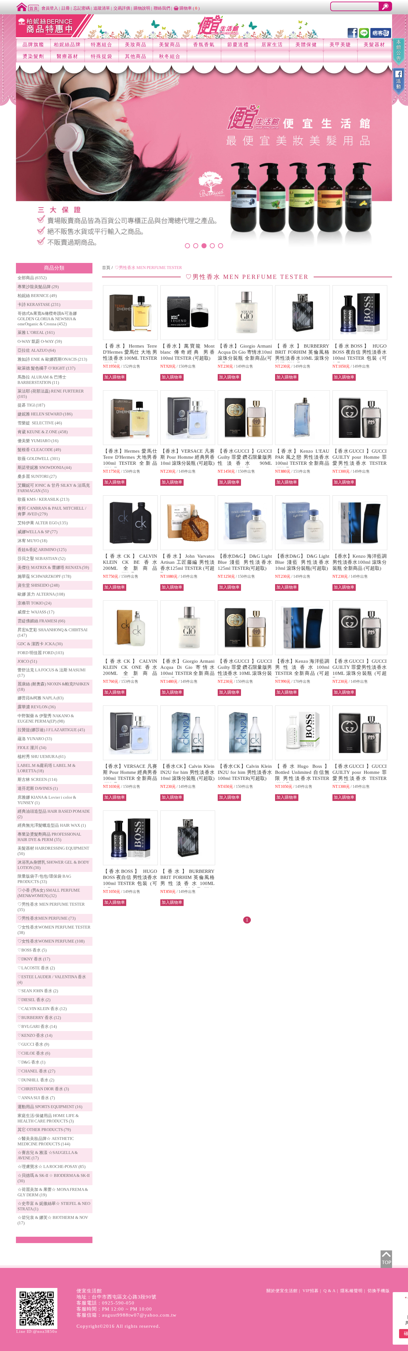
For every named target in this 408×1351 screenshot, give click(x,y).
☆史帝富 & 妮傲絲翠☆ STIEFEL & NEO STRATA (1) (54, 1206)
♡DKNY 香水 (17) (34, 959)
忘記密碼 (81, 8)
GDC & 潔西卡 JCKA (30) (40, 643)
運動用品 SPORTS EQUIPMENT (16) (50, 1106)
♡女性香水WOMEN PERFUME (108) (51, 941)
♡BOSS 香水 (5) (32, 950)
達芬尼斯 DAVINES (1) (38, 788)
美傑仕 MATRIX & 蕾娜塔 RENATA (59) (53, 567)
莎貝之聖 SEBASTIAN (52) (41, 558)
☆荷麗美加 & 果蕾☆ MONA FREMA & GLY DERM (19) (53, 1192)
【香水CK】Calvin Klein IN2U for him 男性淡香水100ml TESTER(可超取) (245, 772)
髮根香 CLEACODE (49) (39, 449)
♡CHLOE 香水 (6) (34, 1053)
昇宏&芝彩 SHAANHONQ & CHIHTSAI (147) (52, 632)
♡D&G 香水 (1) (31, 1062)
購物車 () (189, 8)
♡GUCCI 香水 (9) (33, 1044)
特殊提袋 (102, 56)
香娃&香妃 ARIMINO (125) (42, 549)
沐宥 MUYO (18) (32, 540)
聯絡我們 (162, 8)
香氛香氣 (204, 44)
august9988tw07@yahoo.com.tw (139, 1315)
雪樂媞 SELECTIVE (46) (40, 423)
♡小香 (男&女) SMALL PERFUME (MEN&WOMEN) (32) (49, 893)
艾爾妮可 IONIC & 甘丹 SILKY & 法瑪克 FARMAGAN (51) (54, 488)
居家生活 (272, 44)
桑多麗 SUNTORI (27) (37, 476)
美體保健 (306, 44)
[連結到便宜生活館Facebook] (352, 32)
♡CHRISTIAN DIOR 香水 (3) (43, 1088)
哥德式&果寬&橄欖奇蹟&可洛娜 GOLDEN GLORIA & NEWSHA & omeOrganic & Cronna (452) (47, 318)
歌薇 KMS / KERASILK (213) (43, 499)
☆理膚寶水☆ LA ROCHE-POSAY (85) (51, 1166)
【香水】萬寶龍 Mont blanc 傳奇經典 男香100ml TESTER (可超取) (187, 352)
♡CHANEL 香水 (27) (36, 1071)
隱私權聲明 (351, 1290)
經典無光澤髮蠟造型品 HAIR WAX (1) (52, 825)
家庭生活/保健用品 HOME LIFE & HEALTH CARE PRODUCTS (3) (48, 1118)
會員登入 (49, 8)
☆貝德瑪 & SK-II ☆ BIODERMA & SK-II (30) (54, 1178)
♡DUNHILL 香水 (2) (36, 1080)
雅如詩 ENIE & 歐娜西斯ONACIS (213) (52, 359)
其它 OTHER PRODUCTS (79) (44, 1129)
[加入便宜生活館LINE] (364, 32)
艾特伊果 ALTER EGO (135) (43, 522)
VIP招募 (310, 1290)
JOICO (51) (27, 661)
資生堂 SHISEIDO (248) (38, 585)
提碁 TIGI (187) (31, 405)
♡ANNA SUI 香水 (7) (36, 1097)
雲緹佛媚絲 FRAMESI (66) (41, 621)
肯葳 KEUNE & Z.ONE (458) (43, 431)
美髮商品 (170, 44)
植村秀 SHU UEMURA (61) (41, 756)
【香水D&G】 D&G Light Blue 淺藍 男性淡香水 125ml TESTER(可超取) (245, 562)
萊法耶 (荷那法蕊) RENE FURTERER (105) (51, 394)
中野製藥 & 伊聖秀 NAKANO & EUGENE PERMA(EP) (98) (46, 718)
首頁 (106, 267)
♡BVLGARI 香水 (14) (37, 1026)
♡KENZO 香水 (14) (35, 1035)
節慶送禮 (238, 44)
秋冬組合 (170, 56)
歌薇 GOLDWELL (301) (39, 458)
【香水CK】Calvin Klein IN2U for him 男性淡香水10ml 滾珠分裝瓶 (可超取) (187, 772)
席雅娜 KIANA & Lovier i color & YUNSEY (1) (47, 800)
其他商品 (136, 56)
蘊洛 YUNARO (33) (35, 738)
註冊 (66, 8)
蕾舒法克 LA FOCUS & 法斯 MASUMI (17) (51, 673)
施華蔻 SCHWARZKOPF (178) (44, 576)
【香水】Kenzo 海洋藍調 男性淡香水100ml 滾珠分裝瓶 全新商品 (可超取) (359, 562)
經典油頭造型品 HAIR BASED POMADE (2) (54, 814)
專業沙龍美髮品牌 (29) (38, 286)
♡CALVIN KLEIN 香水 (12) (42, 1008)
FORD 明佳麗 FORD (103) (41, 652)
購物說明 (142, 8)
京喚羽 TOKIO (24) (34, 603)
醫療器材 (67, 56)
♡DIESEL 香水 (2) (34, 999)
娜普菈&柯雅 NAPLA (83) (40, 698)
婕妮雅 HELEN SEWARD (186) (45, 414)
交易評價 (121, 8)
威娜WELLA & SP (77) (37, 531)
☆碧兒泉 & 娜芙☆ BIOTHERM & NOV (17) (53, 1220)
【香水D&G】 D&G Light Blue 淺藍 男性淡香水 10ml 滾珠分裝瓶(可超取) (302, 562)
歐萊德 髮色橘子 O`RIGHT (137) (46, 368)
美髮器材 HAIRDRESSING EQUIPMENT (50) (53, 851)
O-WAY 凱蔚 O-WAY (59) (40, 341)
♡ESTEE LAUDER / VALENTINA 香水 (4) (52, 979)
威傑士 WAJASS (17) (36, 612)
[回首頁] (27, 6)
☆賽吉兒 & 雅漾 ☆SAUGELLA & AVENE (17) (48, 1155)
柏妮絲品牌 (67, 44)
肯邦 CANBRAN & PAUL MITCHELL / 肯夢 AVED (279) (52, 511)
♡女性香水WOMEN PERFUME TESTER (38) (54, 930)
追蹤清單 (101, 8)
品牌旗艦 (33, 44)
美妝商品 (136, 44)
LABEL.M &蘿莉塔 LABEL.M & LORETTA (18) (47, 768)
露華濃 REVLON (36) (36, 706)
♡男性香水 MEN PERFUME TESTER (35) (51, 907)
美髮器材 (374, 44)
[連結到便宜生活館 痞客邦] (380, 32)
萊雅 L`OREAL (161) (36, 332)
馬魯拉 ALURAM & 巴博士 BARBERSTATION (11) (42, 380)
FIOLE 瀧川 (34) (32, 747)
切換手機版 (379, 1290)
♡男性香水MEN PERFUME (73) (47, 918)
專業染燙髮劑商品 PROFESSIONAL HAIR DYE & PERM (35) (49, 837)
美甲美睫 (340, 44)
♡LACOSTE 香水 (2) (36, 968)
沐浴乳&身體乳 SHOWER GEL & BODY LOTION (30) (53, 865)
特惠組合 (102, 44)
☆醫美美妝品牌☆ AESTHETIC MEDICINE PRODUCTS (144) (46, 1141)
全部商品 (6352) (32, 277)
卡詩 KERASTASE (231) (39, 304)
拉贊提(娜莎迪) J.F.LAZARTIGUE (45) (51, 729)
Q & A (330, 1290)
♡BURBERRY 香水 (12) (39, 1017)
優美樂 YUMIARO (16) (38, 440)
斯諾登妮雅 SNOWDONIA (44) (44, 467)
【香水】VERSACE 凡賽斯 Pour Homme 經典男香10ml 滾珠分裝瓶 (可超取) (187, 457)
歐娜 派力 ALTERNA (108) (41, 594)
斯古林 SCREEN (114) (37, 779)
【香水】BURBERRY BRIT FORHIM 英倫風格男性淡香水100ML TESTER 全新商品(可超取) (187, 883)
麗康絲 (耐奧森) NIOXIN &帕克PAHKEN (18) (53, 687)
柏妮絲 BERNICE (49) (37, 295)
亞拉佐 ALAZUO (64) (36, 350)
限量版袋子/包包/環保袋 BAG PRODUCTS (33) (44, 879)
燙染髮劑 (33, 56)
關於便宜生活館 (282, 1290)
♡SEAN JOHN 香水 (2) (38, 990)
